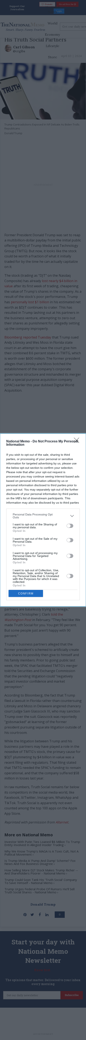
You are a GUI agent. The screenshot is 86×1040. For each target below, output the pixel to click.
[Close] (78, 442)
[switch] (70, 526)
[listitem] (43, 516)
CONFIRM (26, 593)
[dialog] (43, 520)
